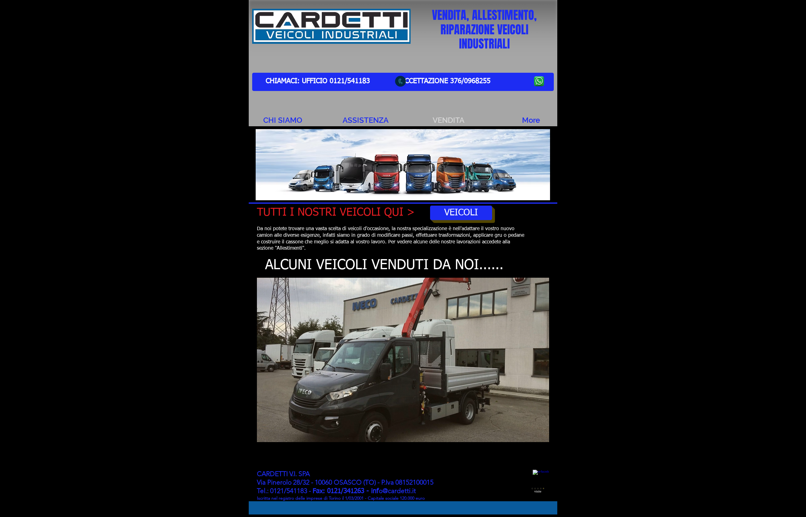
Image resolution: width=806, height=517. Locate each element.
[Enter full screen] (540, 433)
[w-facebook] (541, 478)
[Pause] (265, 433)
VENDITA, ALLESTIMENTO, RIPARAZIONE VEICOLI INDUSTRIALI (484, 29)
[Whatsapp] (400, 81)
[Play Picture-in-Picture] (530, 433)
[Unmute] (276, 433)
